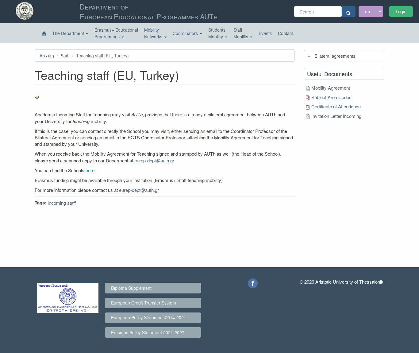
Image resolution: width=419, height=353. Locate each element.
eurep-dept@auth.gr (154, 160)
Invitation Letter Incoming (336, 116)
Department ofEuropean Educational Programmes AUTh (148, 11)
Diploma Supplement (131, 288)
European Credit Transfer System (143, 303)
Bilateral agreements (335, 55)
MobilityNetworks (153, 33)
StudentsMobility (216, 33)
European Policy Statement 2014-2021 (148, 317)
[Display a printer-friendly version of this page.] (165, 96)
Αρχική (47, 55)
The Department (68, 33)
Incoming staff (62, 203)
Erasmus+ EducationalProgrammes (116, 33)
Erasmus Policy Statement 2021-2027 (147, 332)
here (90, 170)
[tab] (344, 55)
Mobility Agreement (330, 87)
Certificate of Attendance (336, 106)
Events (265, 33)
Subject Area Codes (331, 97)
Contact (285, 33)
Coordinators (186, 33)
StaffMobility (241, 33)
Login (401, 11)
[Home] (43, 33)
